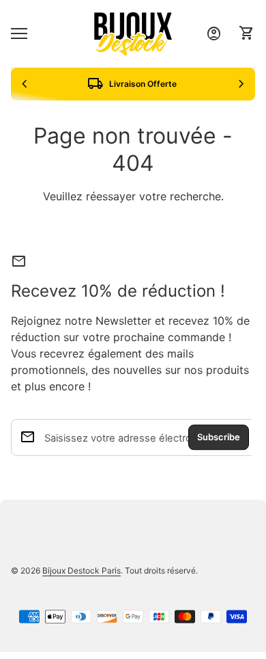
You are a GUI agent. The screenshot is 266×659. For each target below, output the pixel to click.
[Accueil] (133, 33)
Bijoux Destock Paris (81, 570)
